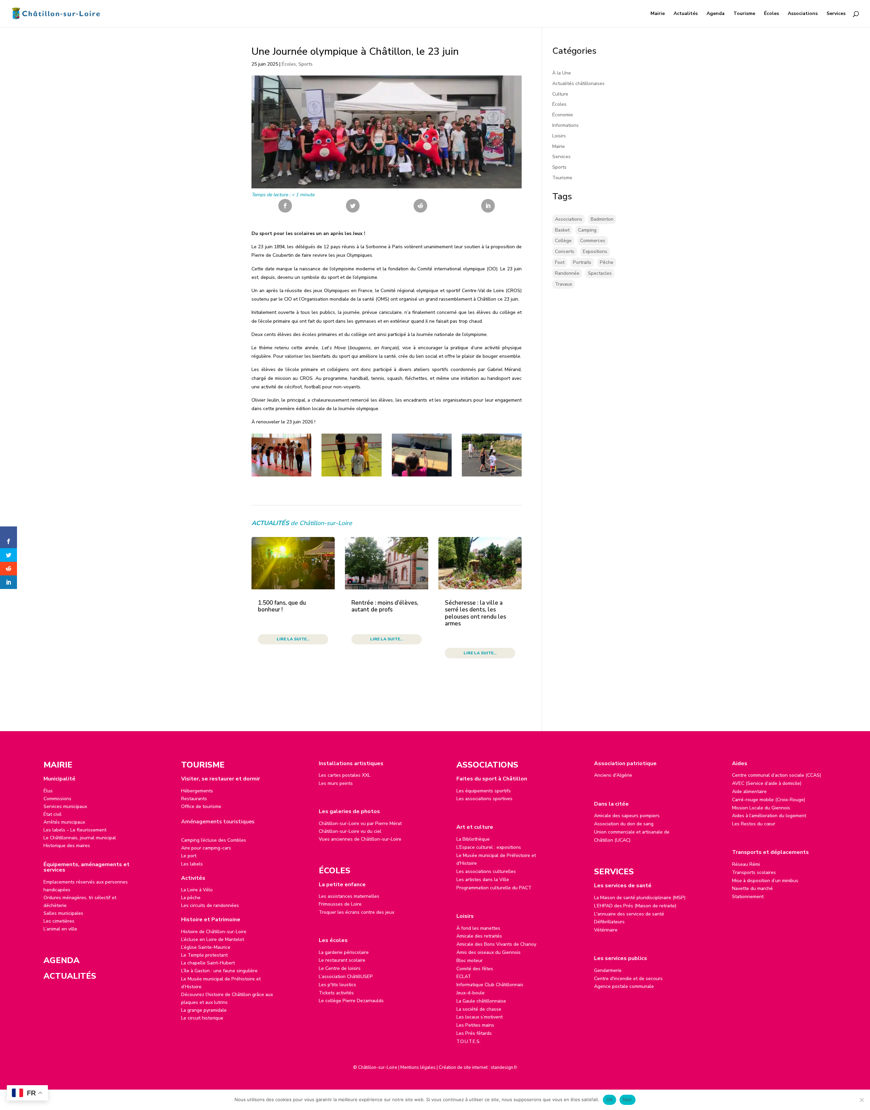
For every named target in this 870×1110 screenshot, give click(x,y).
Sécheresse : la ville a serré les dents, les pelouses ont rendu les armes (475, 613)
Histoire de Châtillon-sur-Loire (213, 931)
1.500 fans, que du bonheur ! (282, 606)
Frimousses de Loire (340, 904)
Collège (563, 240)
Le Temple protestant (204, 955)
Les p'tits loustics (337, 984)
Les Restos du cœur (753, 824)
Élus (48, 791)
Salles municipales (63, 913)
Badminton (602, 219)
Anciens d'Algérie (613, 775)
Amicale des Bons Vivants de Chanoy (496, 944)
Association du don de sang (624, 824)
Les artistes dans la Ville (482, 879)
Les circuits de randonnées (210, 905)
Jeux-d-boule (470, 993)
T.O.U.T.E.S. (468, 1041)
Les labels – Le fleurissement (75, 830)
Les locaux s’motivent (479, 1017)
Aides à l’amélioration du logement (769, 815)
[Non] (861, 1099)
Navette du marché (752, 888)
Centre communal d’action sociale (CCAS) (776, 775)
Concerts (564, 251)
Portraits (582, 262)
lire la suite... (293, 639)
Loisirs (559, 136)
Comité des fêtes (474, 968)
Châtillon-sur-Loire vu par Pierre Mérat (360, 823)
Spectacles (600, 273)
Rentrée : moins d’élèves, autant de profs (384, 606)
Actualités (686, 14)
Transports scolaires (754, 872)
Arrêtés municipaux (64, 822)
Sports (305, 64)
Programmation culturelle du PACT (494, 888)
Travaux (563, 284)
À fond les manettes (478, 928)
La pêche (191, 897)
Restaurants (194, 798)
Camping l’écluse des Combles (213, 840)
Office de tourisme (201, 806)
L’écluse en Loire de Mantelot (212, 939)
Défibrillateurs (609, 922)
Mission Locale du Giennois (761, 808)
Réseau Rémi (746, 864)
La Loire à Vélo (197, 890)
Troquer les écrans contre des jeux (356, 912)
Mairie (657, 14)
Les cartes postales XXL (344, 775)
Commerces (592, 240)
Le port (188, 856)
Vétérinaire (605, 930)
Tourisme (744, 14)
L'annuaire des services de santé (629, 914)
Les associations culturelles (486, 871)
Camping (587, 230)
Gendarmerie (608, 970)
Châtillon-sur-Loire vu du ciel (350, 831)
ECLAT (463, 976)
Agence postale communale (624, 986)
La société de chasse (478, 1009)
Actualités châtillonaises (578, 83)
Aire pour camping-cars (206, 848)
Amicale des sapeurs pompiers (627, 815)
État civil (53, 814)
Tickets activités (336, 993)
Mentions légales (418, 1067)
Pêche (606, 262)
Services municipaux (65, 806)
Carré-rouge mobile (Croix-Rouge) (768, 799)
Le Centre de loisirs (340, 968)
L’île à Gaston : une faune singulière (219, 971)
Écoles (771, 14)
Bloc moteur (469, 960)
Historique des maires (67, 845)
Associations (803, 14)
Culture (560, 94)
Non (627, 1099)
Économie (562, 115)
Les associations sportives (484, 798)
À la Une (561, 73)
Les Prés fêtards (474, 1033)
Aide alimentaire (749, 791)
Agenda (716, 14)
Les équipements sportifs (483, 791)
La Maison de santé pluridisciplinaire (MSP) (639, 897)
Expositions (595, 251)
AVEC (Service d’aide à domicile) (766, 783)
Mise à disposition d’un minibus (765, 880)
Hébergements (197, 791)
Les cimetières (59, 921)
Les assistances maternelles (349, 896)
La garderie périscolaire (344, 952)
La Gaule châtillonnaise (481, 1001)
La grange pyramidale (204, 1010)
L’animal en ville (60, 929)
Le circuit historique (202, 1018)
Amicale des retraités (479, 936)
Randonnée (567, 273)
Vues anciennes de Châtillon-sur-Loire (360, 839)
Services (836, 14)
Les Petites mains (475, 1025)
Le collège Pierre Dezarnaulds (351, 1000)
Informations (565, 125)
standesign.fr (504, 1067)
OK (609, 1099)
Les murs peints (336, 783)
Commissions (57, 798)
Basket (562, 230)
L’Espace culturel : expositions (488, 847)
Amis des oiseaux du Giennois (488, 952)
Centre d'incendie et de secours (628, 978)
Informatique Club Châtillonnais (489, 984)
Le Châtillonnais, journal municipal (80, 838)
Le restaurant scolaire (342, 960)
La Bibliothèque (473, 839)
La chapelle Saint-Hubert (208, 963)
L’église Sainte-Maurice (205, 947)
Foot (559, 262)
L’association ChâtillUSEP (346, 976)
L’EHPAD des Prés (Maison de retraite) (635, 906)
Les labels (192, 864)
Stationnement (748, 896)
